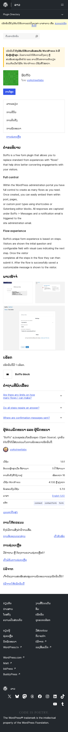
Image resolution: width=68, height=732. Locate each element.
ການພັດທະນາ (13, 128)
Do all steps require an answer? (21, 407)
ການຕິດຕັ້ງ (12, 120)
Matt (7, 663)
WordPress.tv (12, 647)
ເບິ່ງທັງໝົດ (59, 536)
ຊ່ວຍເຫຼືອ (8, 636)
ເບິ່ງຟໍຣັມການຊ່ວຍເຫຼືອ (15, 559)
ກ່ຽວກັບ (7, 603)
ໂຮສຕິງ (7, 614)
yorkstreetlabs (35, 80)
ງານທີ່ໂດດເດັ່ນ (43, 603)
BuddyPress (11, 674)
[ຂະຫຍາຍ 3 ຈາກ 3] (60, 310)
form (61, 503)
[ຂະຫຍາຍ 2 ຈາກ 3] (60, 286)
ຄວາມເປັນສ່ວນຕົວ (12, 620)
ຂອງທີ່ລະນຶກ (44, 647)
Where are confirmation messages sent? (26, 417)
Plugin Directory (11, 14)
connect (38, 503)
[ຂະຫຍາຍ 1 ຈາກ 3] (28, 286)
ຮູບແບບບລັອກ (43, 620)
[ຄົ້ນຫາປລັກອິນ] (37, 36)
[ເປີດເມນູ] (63, 4)
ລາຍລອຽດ (12, 103)
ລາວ (13, 688)
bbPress (9, 668)
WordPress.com (14, 657)
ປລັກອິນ (40, 614)
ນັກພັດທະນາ (9, 641)
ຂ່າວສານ (8, 609)
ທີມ (37, 609)
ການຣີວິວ (11, 112)
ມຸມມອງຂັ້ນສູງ (10, 512)
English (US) (58, 495)
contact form (51, 503)
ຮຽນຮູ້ (6, 630)
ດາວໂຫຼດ (9, 91)
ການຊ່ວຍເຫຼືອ (13, 136)
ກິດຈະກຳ (40, 636)
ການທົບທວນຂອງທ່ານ (14, 536)
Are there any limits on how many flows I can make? (19, 396)
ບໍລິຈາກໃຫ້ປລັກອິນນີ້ (14, 583)
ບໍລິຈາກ (41, 641)
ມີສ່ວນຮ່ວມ (41, 630)
